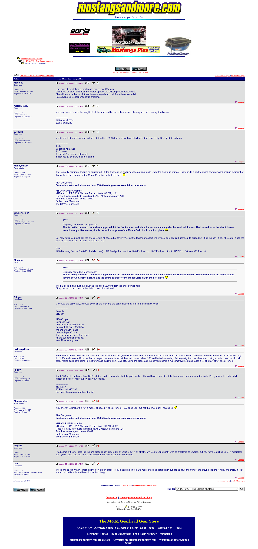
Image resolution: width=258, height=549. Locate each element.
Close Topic (127, 485)
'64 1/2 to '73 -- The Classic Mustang (38, 61)
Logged (241, 102)
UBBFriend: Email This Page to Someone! (37, 75)
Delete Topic (152, 485)
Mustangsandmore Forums (31, 58)
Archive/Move (139, 485)
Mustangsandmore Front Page (136, 497)
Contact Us (111, 497)
